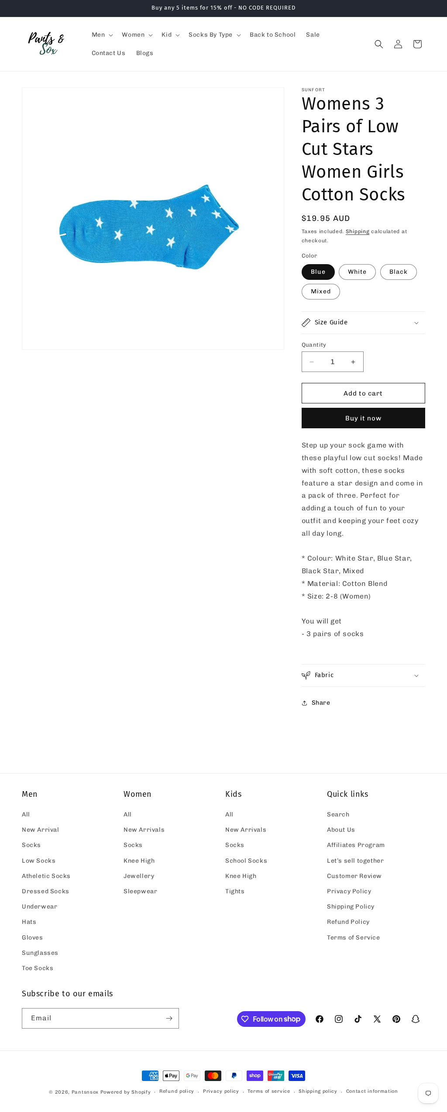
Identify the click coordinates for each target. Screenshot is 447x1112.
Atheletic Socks (46, 876)
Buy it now (363, 418)
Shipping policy (318, 1091)
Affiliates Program (356, 845)
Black (398, 271)
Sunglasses (40, 953)
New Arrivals (144, 829)
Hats (29, 922)
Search (338, 814)
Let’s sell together (355, 860)
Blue (318, 271)
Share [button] (321, 702)
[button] (101, 35)
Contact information (372, 1091)
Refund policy (176, 1091)
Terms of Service (353, 937)
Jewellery (139, 876)
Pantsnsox (85, 1092)
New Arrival (40, 829)
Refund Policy (348, 922)
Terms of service (269, 1091)
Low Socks (38, 860)
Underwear (39, 906)
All (26, 814)
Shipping (358, 231)
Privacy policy (221, 1091)
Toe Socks (37, 968)
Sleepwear (140, 891)
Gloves (32, 937)
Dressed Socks (45, 891)
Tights (235, 891)
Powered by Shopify (125, 1092)
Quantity (314, 344)
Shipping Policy (351, 906)
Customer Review (354, 876)
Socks (31, 845)
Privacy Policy (349, 891)
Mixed (321, 291)
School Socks (246, 860)
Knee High (139, 860)
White (357, 271)
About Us (341, 829)
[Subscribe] (169, 1018)
